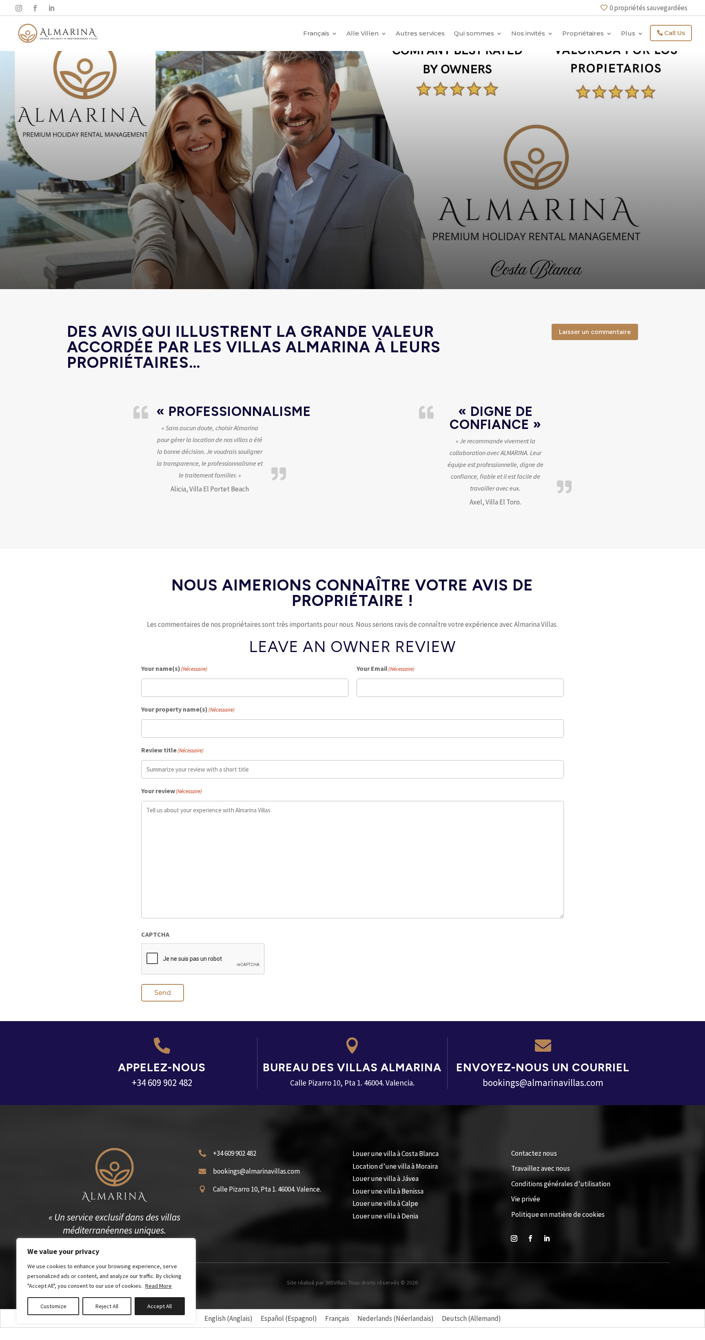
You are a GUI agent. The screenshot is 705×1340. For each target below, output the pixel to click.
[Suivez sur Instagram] (18, 8)
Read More (158, 1285)
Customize (53, 1306)
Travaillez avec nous (540, 1168)
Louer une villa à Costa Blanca (395, 1153)
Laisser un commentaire (595, 332)
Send (162, 993)
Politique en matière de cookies (558, 1214)
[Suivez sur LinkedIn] (51, 8)
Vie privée (525, 1198)
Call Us (674, 33)
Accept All (159, 1306)
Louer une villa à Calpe (385, 1203)
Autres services (420, 33)
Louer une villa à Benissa (387, 1191)
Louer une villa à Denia (385, 1216)
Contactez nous (534, 1153)
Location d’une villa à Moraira (395, 1166)
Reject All (106, 1306)
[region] (106, 1281)
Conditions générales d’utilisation (560, 1183)
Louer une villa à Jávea (385, 1178)
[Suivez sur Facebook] (35, 8)
